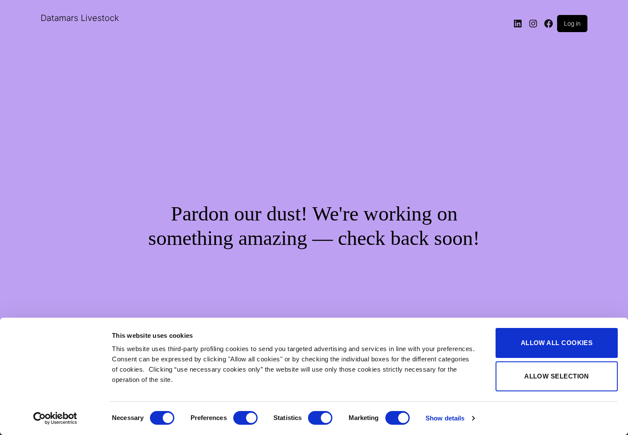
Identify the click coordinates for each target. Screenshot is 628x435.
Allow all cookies (557, 342)
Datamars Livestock (80, 18)
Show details (445, 418)
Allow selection (556, 376)
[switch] (245, 418)
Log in (572, 23)
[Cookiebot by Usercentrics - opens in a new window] (55, 418)
